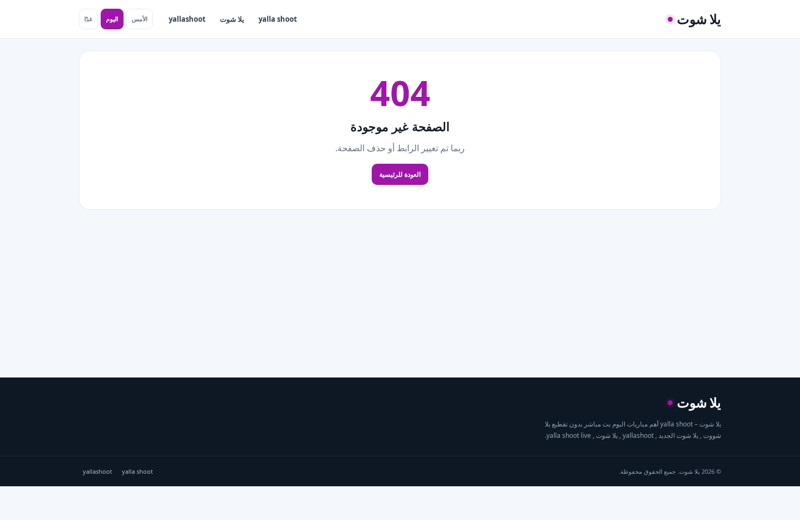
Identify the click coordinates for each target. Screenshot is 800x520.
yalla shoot (278, 19)
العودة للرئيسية (400, 174)
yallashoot (187, 19)
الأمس (139, 19)
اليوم (112, 19)
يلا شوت (232, 19)
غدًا (88, 19)
